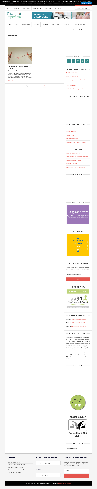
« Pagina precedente (31, 86)
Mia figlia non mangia (71, 73)
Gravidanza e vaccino (71, 163)
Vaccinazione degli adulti (15, 467)
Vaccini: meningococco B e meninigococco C (77, 156)
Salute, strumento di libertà (73, 128)
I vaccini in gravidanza (14, 472)
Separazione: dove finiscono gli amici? (76, 142)
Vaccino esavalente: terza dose (17, 469)
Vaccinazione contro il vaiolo (73, 160)
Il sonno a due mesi (71, 85)
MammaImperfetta (18, 15)
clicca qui (16, 3)
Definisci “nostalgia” (71, 131)
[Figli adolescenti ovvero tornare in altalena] (20, 64)
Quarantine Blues (70, 135)
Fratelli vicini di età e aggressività (74, 89)
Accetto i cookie (86, 3)
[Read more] (11, 80)
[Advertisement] (77, 41)
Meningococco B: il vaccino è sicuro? (75, 167)
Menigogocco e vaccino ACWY (74, 153)
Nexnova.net (62, 483)
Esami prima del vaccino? (72, 76)
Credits (69, 483)
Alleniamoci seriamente (72, 138)
